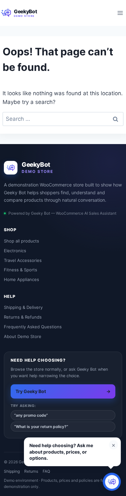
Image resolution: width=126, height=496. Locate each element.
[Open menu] (120, 13)
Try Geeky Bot (63, 391)
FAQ (46, 471)
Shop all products (21, 240)
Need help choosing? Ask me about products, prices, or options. (61, 452)
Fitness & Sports (20, 269)
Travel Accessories (23, 260)
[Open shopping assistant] (112, 482)
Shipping (12, 471)
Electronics (15, 250)
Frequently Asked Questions (33, 326)
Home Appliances (21, 279)
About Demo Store (22, 336)
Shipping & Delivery (23, 307)
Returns (31, 471)
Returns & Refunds (23, 317)
